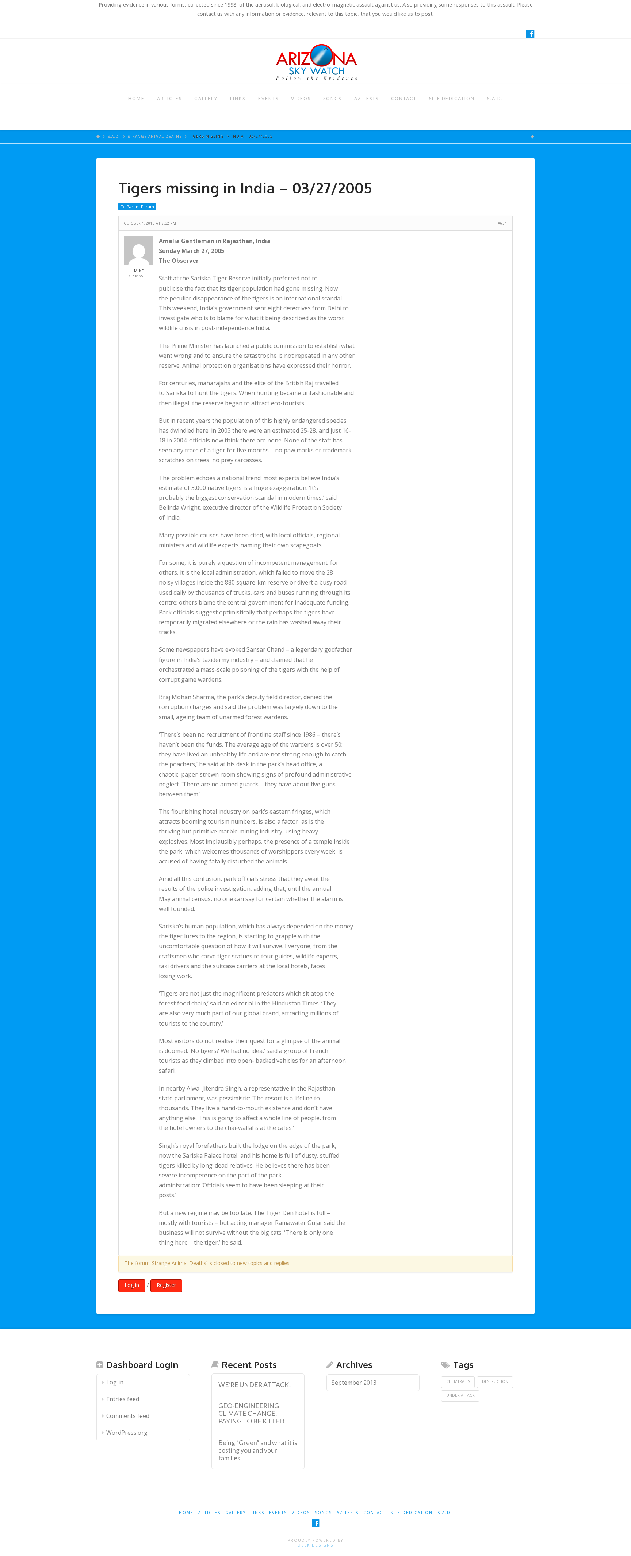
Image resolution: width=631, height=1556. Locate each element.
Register (166, 1284)
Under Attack (460, 1395)
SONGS (332, 98)
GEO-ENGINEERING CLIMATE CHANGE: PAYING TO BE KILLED (251, 1413)
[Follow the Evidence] (315, 61)
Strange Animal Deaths (154, 136)
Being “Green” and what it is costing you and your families (257, 1450)
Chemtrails (458, 1381)
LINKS (237, 98)
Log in (132, 1284)
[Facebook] (530, 34)
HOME (136, 98)
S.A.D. (495, 98)
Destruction (495, 1381)
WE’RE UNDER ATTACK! (254, 1384)
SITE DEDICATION (452, 98)
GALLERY (206, 98)
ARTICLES (169, 98)
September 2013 (354, 1383)
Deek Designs (315, 1545)
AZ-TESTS (366, 98)
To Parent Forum (137, 206)
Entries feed (122, 1399)
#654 (502, 223)
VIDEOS (301, 98)
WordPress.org (127, 1433)
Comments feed (127, 1416)
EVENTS (268, 98)
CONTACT (404, 98)
